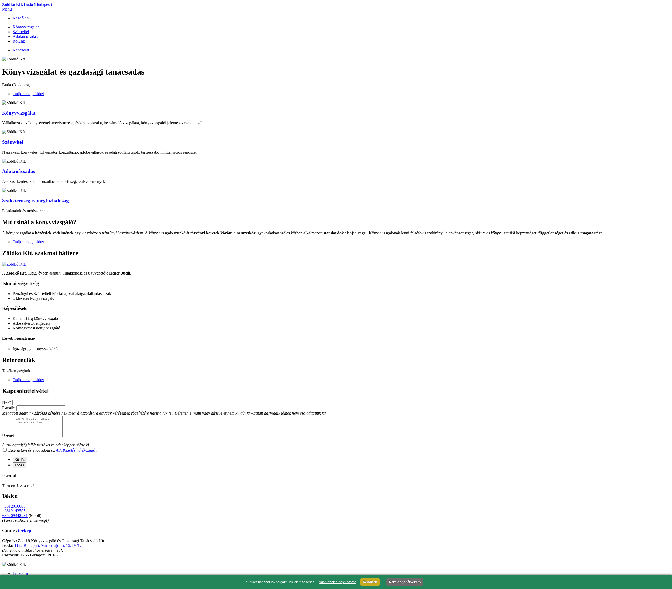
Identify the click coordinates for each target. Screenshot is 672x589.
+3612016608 (13, 506)
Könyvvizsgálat (26, 27)
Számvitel (21, 31)
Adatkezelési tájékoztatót (76, 450)
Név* (6, 402)
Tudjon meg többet (28, 93)
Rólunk (19, 41)
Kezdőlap (21, 18)
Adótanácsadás (25, 36)
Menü (7, 9)
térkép (25, 530)
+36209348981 (15, 515)
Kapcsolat (21, 50)
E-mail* (8, 408)
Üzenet (8, 435)
